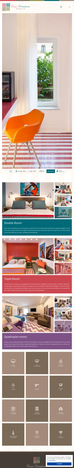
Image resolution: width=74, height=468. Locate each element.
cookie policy (51, 460)
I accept (59, 464)
